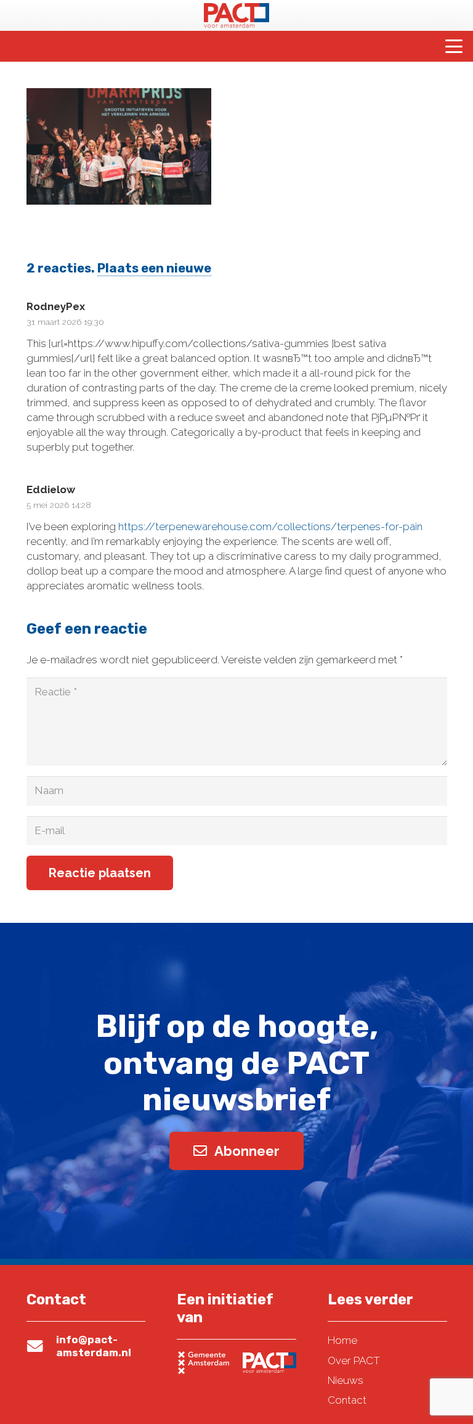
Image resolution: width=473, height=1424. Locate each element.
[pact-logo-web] (236, 15)
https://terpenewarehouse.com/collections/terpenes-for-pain (270, 526)
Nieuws (345, 1380)
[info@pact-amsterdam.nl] (41, 1346)
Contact (347, 1400)
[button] (454, 46)
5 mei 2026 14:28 (58, 505)
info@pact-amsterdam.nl (93, 1345)
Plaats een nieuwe (154, 268)
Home (342, 1340)
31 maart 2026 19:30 (65, 322)
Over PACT (354, 1360)
